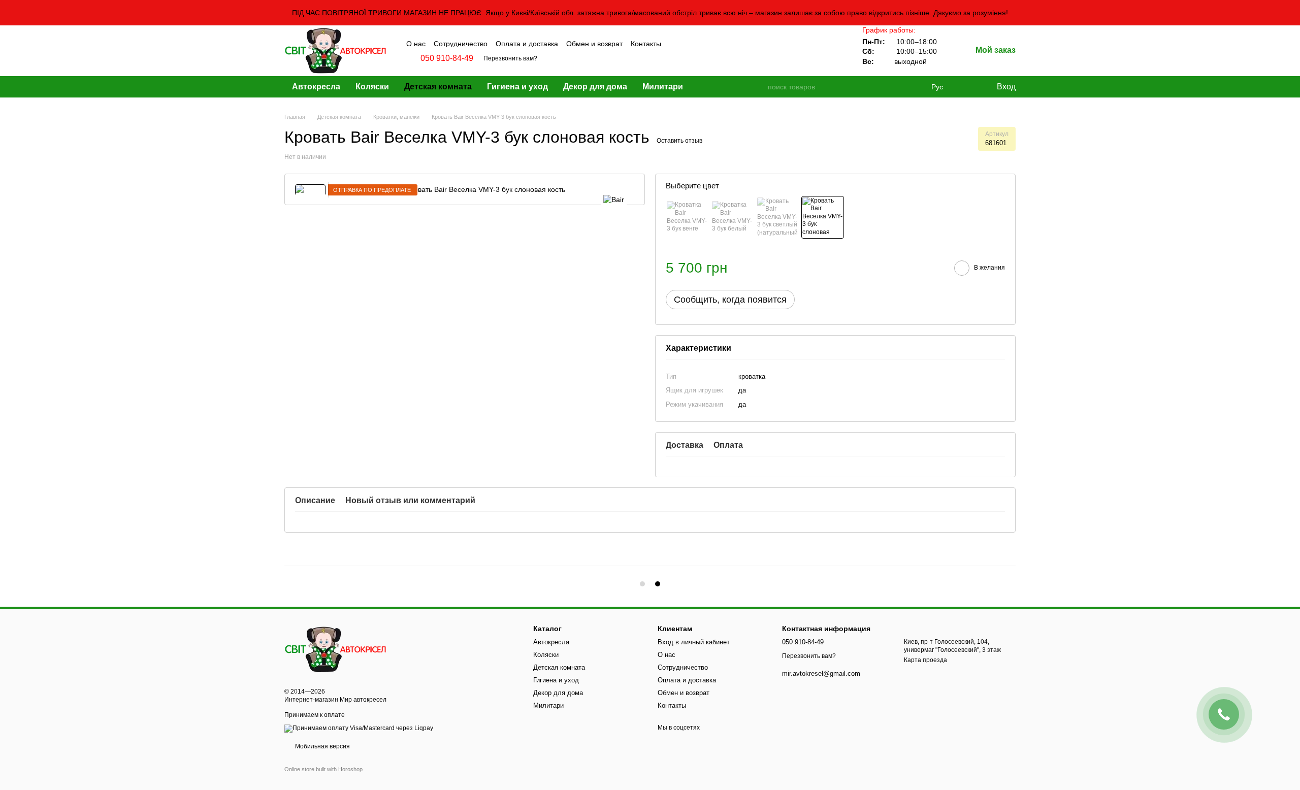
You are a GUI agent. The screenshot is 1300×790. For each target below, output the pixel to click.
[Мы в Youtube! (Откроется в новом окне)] (702, 42)
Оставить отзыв (679, 140)
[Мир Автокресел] (335, 648)
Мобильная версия (322, 746)
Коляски (372, 86)
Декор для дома (595, 86)
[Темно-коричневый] (687, 217)
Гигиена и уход (517, 86)
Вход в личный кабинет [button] (694, 642)
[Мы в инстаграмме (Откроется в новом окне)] (689, 42)
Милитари (662, 86)
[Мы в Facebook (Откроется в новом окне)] (675, 42)
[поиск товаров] (759, 87)
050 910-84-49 (446, 58)
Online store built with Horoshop (323, 769)
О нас (416, 44)
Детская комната (438, 86)
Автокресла (316, 86)
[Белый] (732, 217)
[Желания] (967, 87)
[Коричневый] (777, 217)
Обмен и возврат (594, 44)
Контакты (646, 44)
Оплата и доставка (527, 44)
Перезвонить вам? (510, 58)
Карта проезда (925, 660)
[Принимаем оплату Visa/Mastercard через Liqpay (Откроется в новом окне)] (358, 728)
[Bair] (614, 199)
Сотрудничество (461, 44)
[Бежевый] (822, 217)
